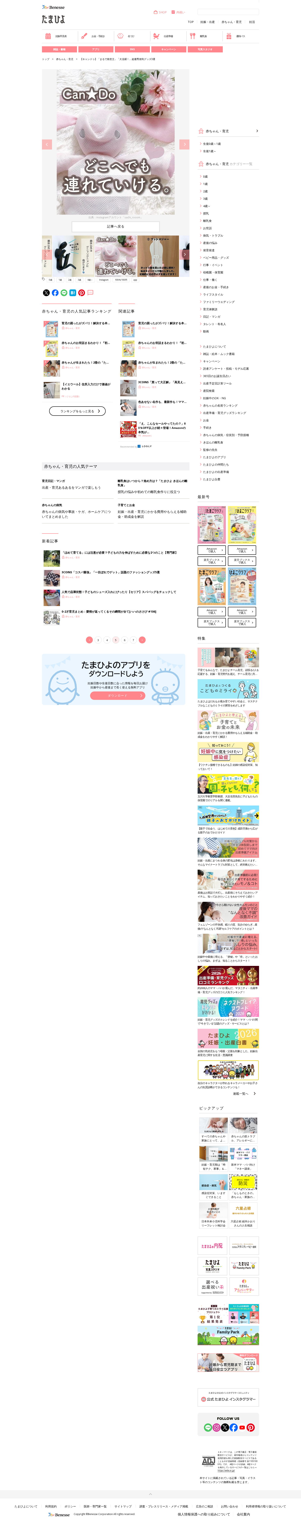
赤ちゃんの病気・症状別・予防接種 (226, 435)
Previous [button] (47, 144)
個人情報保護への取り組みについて (204, 1514)
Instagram (104, 279)
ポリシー (70, 1506)
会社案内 (243, 1514)
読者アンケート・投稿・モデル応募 (226, 369)
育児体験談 (210, 309)
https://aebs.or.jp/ (226, 1470)
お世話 (207, 228)
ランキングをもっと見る (77, 411)
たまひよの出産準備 (216, 472)
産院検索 (209, 391)
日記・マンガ (211, 316)
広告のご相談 (204, 1506)
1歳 (60, 279)
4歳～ (90, 279)
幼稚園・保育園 (213, 272)
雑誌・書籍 (59, 49)
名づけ (131, 36)
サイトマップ (123, 1506)
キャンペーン (168, 49)
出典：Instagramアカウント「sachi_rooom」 (115, 217)
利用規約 (51, 1506)
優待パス (240, 36)
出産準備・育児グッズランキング (224, 413)
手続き (207, 427)
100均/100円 (121, 279)
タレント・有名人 (214, 324)
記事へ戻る (115, 226)
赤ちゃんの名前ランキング (220, 405)
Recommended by (128, 446)
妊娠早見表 (61, 36)
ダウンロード (118, 695)
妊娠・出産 (207, 21)
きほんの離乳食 (213, 442)
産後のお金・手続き (216, 287)
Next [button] (184, 144)
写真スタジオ (205, 49)
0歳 (50, 279)
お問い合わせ (229, 1506)
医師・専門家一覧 (95, 1506)
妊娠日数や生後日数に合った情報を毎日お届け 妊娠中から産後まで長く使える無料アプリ (118, 685)
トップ (45, 59)
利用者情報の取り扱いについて (266, 1506)
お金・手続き (98, 36)
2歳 (69, 279)
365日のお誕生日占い (217, 376)
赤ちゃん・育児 (232, 21)
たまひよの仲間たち (216, 464)
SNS (132, 49)
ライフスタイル (213, 294)
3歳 (79, 279)
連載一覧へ (240, 1093)
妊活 (252, 21)
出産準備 (168, 36)
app (135, 279)
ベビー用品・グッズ (216, 257)
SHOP (163, 12)
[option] (116, 144)
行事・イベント (213, 265)
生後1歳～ (209, 151)
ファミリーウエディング (219, 302)
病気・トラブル (213, 235)
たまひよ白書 (211, 479)
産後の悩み (210, 243)
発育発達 (209, 250)
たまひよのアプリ (214, 457)
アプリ (96, 49)
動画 (206, 331)
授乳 (206, 213)
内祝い (181, 12)
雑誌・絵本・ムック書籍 (219, 354)
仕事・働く (210, 280)
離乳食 (203, 36)
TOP (191, 21)
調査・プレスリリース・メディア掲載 (163, 1506)
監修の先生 (210, 450)
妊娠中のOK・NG (214, 398)
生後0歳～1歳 (212, 144)
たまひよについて (214, 346)
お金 (206, 420)
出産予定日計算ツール (217, 383)
